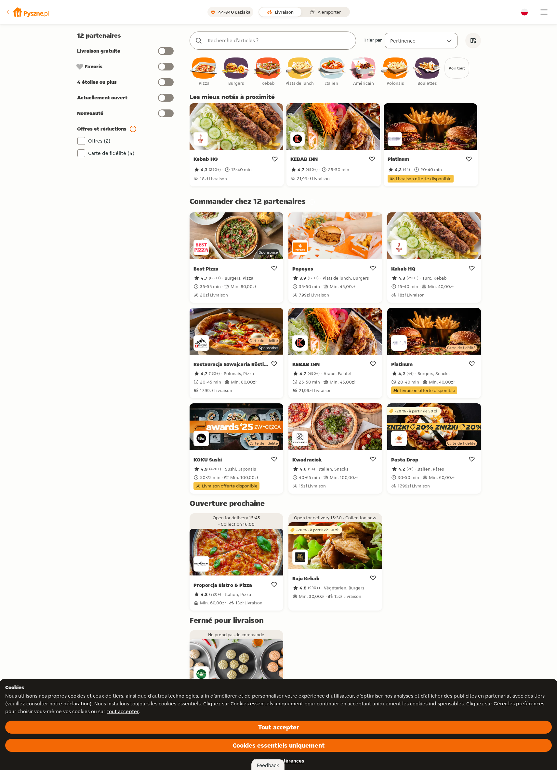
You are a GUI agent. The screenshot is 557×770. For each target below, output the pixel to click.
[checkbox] (204, 71)
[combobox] (279, 40)
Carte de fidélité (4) (111, 153)
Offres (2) (99, 140)
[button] (27, 12)
